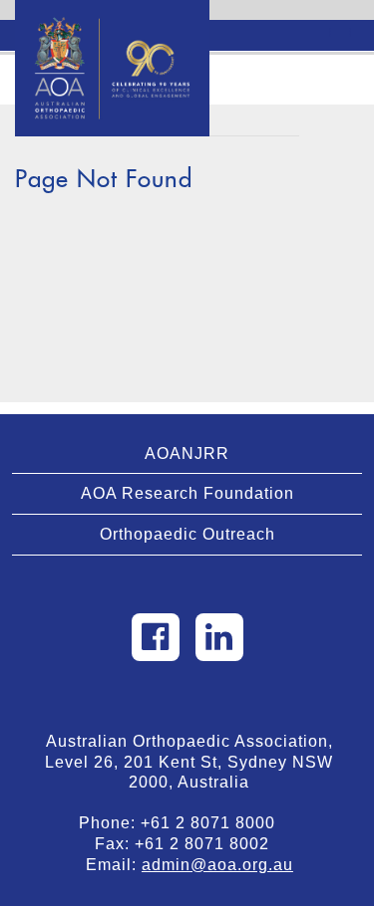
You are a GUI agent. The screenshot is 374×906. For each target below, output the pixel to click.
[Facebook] (156, 637)
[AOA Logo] (112, 25)
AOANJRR (187, 453)
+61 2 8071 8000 (215, 822)
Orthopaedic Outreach (187, 534)
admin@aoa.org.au (217, 864)
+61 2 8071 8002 (209, 843)
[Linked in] (219, 637)
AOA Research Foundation (187, 493)
